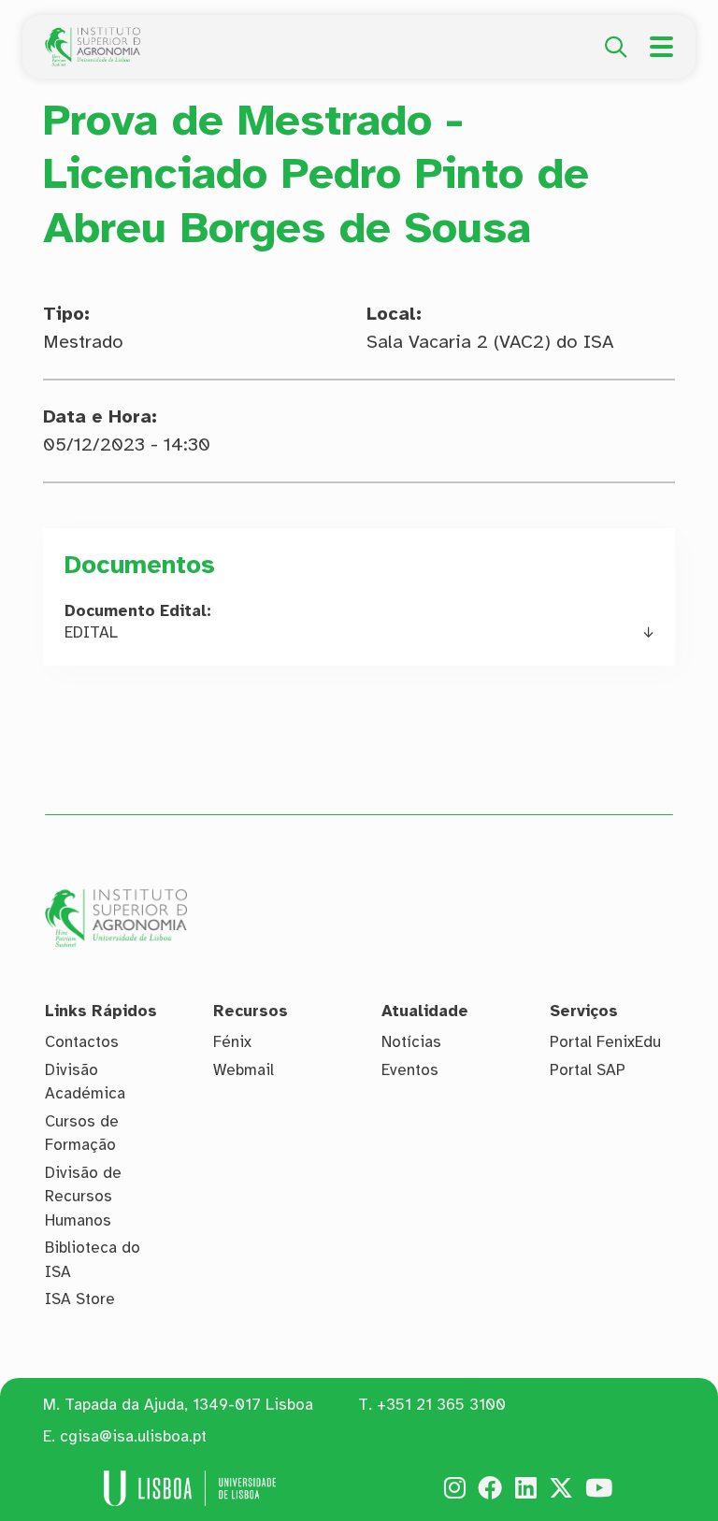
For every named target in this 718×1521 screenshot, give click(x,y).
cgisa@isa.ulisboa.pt (133, 1436)
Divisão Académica (85, 1082)
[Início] (92, 37)
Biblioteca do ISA (92, 1260)
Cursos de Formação (82, 1133)
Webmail (243, 1070)
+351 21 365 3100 (441, 1404)
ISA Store (80, 1299)
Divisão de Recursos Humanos (83, 1196)
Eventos (409, 1070)
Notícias (411, 1042)
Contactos (82, 1042)
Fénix (232, 1042)
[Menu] (661, 46)
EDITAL (91, 632)
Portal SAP (587, 1070)
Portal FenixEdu (605, 1042)
